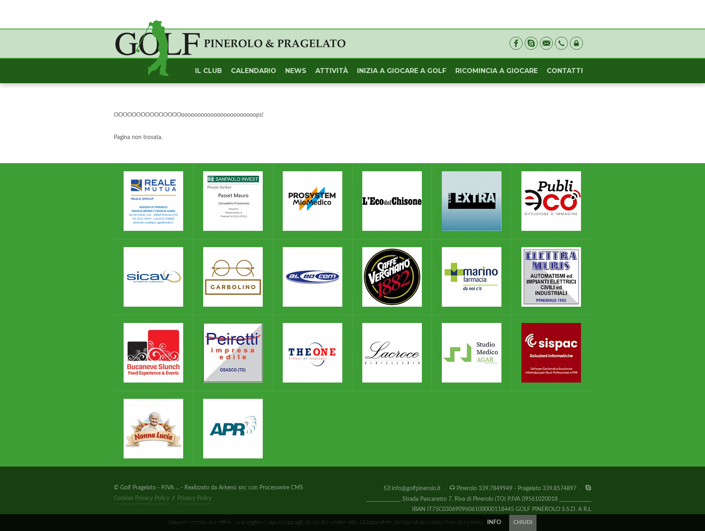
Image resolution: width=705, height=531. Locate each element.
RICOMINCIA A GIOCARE (496, 71)
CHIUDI (522, 522)
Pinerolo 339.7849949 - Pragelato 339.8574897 (516, 488)
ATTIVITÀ (331, 71)
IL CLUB (208, 71)
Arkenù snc (233, 488)
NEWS (295, 71)
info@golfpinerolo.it (416, 488)
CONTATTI (565, 71)
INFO (494, 522)
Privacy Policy (194, 498)
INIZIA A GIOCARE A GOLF (401, 71)
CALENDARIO (253, 71)
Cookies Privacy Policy (141, 498)
